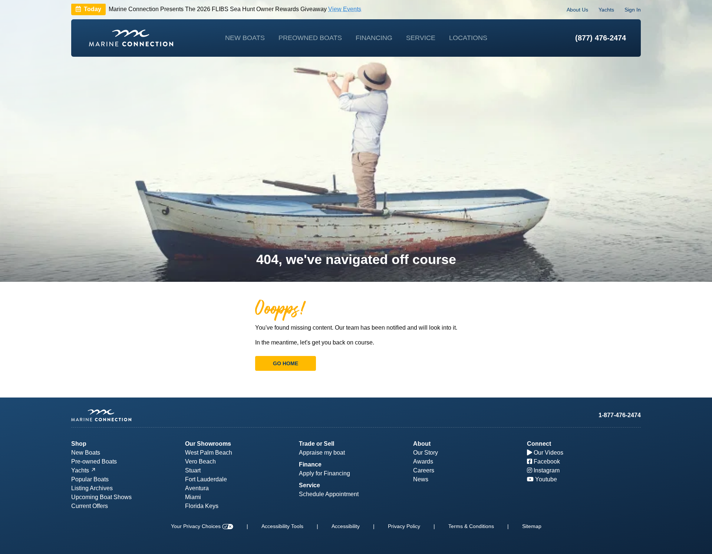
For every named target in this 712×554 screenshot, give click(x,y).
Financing (374, 38)
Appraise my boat (322, 452)
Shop (78, 444)
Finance (310, 464)
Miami (193, 497)
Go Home (285, 363)
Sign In (632, 10)
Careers (423, 470)
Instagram (546, 470)
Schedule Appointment (329, 494)
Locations (468, 38)
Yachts (606, 10)
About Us (577, 10)
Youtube (545, 479)
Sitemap (531, 526)
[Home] (131, 38)
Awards (423, 461)
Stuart (193, 470)
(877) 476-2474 (600, 38)
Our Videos (547, 452)
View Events (344, 9)
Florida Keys (201, 506)
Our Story (425, 452)
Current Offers (89, 506)
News (420, 479)
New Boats (245, 38)
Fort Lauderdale (206, 479)
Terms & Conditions (471, 526)
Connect (539, 444)
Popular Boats (90, 479)
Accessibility (346, 526)
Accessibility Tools (282, 526)
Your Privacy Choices (196, 526)
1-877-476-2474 (620, 415)
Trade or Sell (316, 444)
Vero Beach (200, 461)
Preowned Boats (310, 38)
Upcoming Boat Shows (101, 497)
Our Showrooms (208, 444)
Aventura (197, 488)
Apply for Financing (324, 473)
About (422, 444)
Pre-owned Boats (94, 461)
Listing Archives (92, 488)
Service (420, 38)
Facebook (546, 461)
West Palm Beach (208, 452)
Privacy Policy (404, 526)
